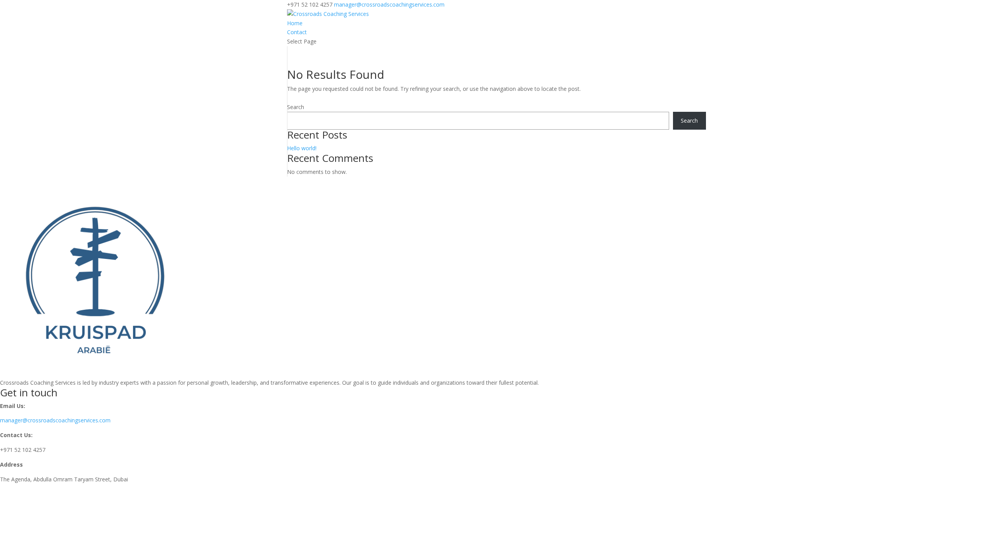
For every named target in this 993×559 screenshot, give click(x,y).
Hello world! (302, 148)
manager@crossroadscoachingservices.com (55, 420)
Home (295, 23)
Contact (297, 32)
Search (295, 107)
